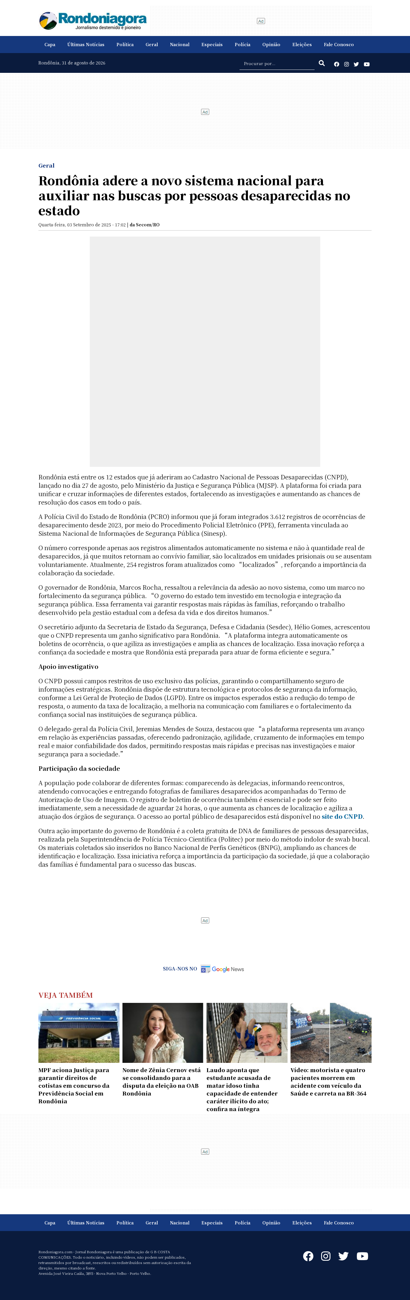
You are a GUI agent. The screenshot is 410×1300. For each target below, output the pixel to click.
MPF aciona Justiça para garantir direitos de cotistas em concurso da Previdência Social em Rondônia (74, 1085)
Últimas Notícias (85, 44)
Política (125, 44)
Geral (152, 44)
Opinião (271, 44)
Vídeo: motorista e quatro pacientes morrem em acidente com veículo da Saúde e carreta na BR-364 (328, 1081)
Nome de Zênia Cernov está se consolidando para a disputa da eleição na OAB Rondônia (161, 1081)
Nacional (179, 44)
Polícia (242, 44)
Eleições (302, 44)
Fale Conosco (339, 44)
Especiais (212, 44)
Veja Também (65, 994)
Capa (49, 44)
